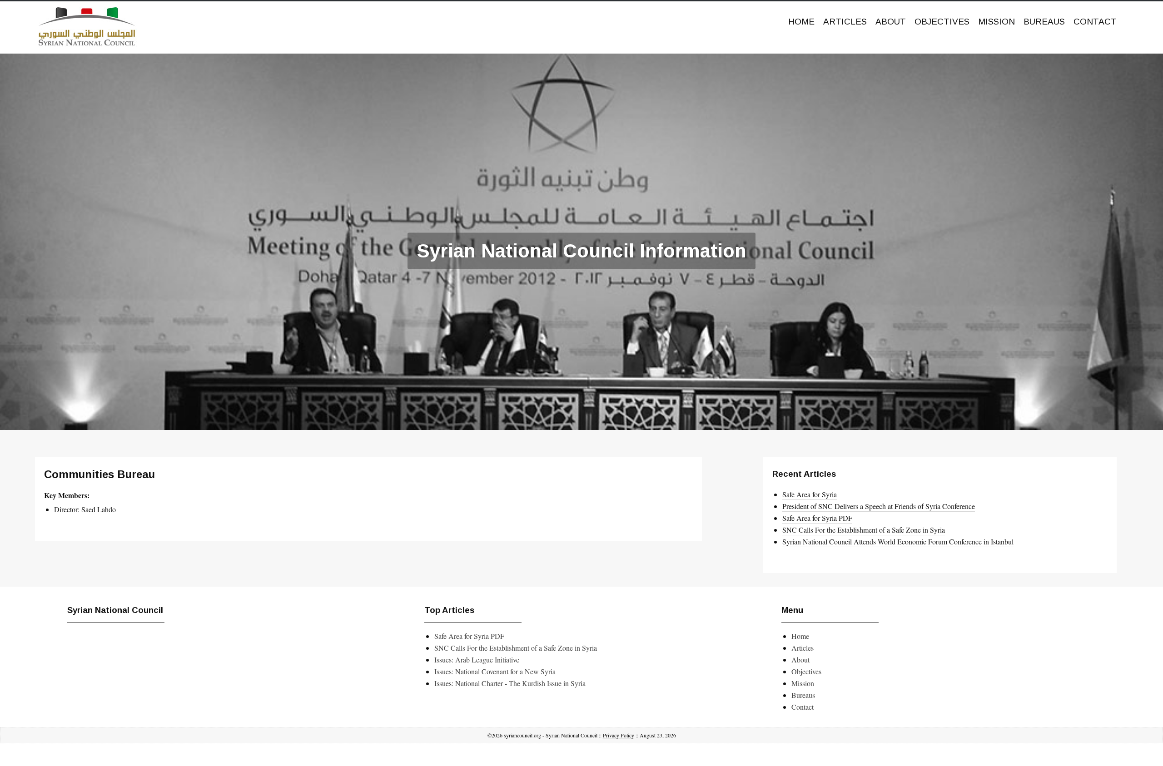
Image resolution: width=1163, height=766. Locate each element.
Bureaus (1044, 21)
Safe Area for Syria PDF (817, 518)
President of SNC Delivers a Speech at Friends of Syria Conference (878, 506)
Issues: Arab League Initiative (476, 659)
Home (801, 21)
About (890, 21)
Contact (1095, 21)
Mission (996, 21)
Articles (845, 21)
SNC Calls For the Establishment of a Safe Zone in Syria (863, 529)
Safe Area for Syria (809, 494)
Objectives (941, 21)
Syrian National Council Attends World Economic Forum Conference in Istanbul (898, 541)
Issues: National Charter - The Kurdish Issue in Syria (510, 683)
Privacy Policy (618, 735)
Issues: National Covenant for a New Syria (495, 671)
